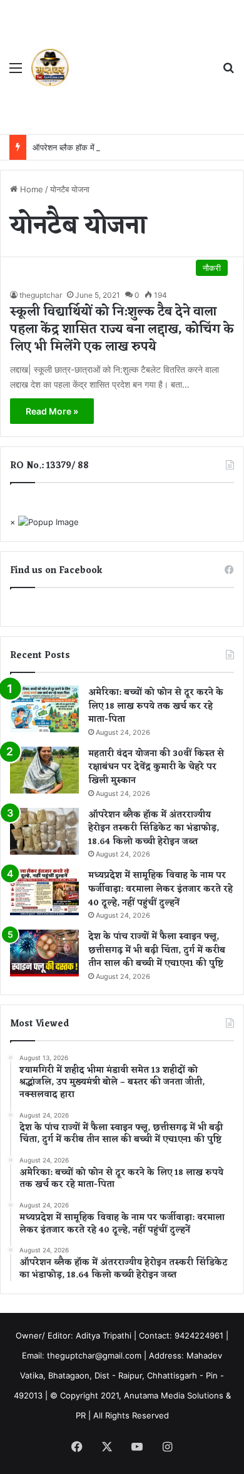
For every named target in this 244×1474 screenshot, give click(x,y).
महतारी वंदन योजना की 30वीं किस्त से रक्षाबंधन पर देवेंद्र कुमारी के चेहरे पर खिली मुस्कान (156, 767)
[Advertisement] (141, 68)
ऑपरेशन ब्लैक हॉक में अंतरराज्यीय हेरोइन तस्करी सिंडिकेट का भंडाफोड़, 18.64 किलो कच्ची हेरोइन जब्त (153, 828)
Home (30, 189)
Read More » (52, 411)
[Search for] (228, 72)
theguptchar (40, 295)
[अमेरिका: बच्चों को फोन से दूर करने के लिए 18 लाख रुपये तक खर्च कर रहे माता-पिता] (44, 708)
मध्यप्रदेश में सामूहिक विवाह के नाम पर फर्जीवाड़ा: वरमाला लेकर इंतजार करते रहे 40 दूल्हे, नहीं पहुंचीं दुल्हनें (160, 889)
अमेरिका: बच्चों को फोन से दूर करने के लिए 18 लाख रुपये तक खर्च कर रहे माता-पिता (155, 706)
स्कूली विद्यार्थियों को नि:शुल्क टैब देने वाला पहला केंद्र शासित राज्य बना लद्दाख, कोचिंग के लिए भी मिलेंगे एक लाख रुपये (122, 329)
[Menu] (15, 72)
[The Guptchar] (50, 67)
